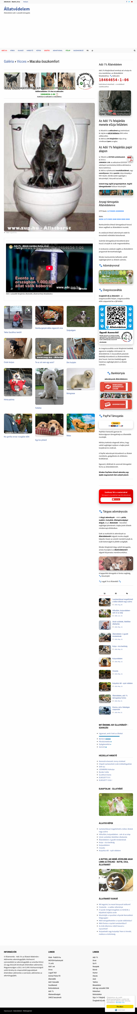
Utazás (95, 976)
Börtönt (102, 739)
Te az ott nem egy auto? (44, 362)
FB (87, 50)
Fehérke (38, 408)
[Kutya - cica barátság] (105, 646)
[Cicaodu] (105, 671)
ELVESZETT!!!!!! (104, 777)
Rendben (120, 1006)
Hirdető (30, 50)
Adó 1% (4, 50)
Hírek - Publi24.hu (54, 957)
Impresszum (8, 1011)
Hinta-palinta (9, 399)
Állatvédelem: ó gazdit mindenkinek (120, 635)
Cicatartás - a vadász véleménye (111, 907)
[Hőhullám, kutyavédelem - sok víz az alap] (105, 611)
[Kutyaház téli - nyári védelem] (105, 683)
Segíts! (47, 50)
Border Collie (104, 772)
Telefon (95, 982)
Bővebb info (120, 1002)
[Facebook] (127, 1)
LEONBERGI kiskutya (106, 769)
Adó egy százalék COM (101, 988)
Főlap (68, 50)
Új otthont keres (105, 775)
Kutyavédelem (117, 658)
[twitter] (129, 1)
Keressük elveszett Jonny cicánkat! (112, 761)
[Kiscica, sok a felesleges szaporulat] (105, 707)
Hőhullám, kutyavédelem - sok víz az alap (121, 611)
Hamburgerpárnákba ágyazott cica (49, 328)
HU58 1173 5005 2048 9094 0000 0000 (114, 219)
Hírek (12, 50)
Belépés (25, 2)
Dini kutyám (71, 362)
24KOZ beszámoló (54, 997)
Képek (38, 50)
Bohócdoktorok (53, 988)
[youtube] (132, 1)
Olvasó (20, 50)
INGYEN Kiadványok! (55, 960)
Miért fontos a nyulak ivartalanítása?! (113, 923)
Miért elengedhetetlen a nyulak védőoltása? (115, 920)
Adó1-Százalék (53, 982)
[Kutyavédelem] (105, 659)
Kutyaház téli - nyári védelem (122, 683)
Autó (94, 979)
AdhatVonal (57, 50)
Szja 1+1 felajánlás (99, 997)
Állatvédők (52, 979)
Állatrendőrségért (54, 994)
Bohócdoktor (97, 994)
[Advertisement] (68, 33)
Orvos (50, 970)
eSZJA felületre (113, 133)
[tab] (104, 594)
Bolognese (71, 393)
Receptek (96, 966)
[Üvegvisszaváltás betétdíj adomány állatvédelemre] (116, 324)
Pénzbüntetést (104, 741)
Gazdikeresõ (52, 985)
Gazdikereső (78, 50)
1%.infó (51, 963)
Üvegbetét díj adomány (101, 1000)
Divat (94, 960)
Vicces (21, 61)
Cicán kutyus (9, 362)
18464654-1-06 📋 (49, 94)
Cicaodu (115, 671)
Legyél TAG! (52, 973)
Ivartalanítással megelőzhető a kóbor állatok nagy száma (122, 600)
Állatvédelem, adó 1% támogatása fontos (119, 697)
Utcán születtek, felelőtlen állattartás (113, 837)
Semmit (102, 747)
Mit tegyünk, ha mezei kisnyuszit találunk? (115, 904)
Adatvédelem (17, 1011)
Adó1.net (51, 966)
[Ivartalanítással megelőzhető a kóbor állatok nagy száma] (105, 599)
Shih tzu (102, 766)
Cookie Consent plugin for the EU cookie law (120, 1010)
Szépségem (71, 330)
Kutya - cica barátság (119, 646)
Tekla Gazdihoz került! (13, 332)
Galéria (9, 61)
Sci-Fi (94, 963)
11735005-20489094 (115, 211)
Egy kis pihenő (41, 440)
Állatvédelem (17, 9)
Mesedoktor (97, 985)
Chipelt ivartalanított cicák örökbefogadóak (115, 764)
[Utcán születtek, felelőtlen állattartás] (105, 622)
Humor (95, 973)
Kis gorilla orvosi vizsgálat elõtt (16, 436)
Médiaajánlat (27, 1011)
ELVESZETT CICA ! (105, 780)
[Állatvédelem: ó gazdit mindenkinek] (105, 634)
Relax (69, 435)
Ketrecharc (96, 991)
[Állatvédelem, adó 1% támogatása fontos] (105, 696)
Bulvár (95, 970)
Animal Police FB (54, 976)
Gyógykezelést (104, 744)
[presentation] (104, 594)
